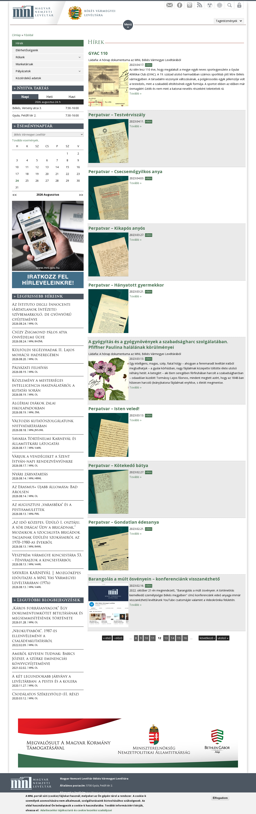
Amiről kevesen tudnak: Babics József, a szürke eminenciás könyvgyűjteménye (43, 659)
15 (178, 638)
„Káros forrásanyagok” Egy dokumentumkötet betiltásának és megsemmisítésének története (47, 613)
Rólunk (20, 57)
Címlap (16, 35)
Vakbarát (209, 5)
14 (172, 638)
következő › (207, 638)
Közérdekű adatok (28, 78)
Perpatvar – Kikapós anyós (116, 228)
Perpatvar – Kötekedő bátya (118, 465)
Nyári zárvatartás (30, 474)
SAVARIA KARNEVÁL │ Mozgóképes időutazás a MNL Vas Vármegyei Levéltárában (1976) (46, 578)
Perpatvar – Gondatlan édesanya (123, 522)
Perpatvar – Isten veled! (113, 408)
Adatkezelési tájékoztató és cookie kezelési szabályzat (76, 810)
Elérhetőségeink (27, 50)
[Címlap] (33, 12)
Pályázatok (23, 71)
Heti (49, 97)
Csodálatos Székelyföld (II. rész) (45, 694)
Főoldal (28, 35)
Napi (25, 97)
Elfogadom (220, 797)
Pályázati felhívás (30, 368)
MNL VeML (35, 564)
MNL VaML (35, 447)
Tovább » (135, 93)
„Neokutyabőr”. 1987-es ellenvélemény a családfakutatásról (34, 636)
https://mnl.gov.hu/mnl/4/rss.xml (199, 5)
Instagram (189, 5)
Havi (72, 97)
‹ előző (118, 638)
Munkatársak (24, 64)
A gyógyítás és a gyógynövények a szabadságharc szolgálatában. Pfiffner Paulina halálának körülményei (158, 344)
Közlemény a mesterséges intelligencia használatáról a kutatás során (43, 386)
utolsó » (223, 638)
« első (107, 638)
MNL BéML (35, 546)
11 (152, 638)
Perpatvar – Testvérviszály (116, 114)
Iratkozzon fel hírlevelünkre (169, 5)
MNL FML (34, 513)
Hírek (149, 65)
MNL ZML (34, 412)
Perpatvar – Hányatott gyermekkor (126, 285)
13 (166, 638)
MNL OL (33, 323)
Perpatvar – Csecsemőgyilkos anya (125, 171)
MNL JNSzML (36, 430)
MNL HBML (35, 478)
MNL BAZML (36, 341)
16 (185, 638)
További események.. (25, 140)
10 (146, 638)
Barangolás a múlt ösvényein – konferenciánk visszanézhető (154, 579)
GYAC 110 (98, 53)
